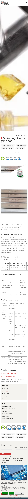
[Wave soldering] (7, 158)
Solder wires (5, 388)
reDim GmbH (19, 497)
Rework (4, 421)
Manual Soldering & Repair (8, 409)
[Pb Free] (3, 158)
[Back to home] (5, 3)
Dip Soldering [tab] (5, 460)
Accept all (5, 493)
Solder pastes (5, 393)
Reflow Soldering (6, 406)
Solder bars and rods (8, 145)
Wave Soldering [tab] (6, 458)
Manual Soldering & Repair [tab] (8, 456)
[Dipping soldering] (15, 158)
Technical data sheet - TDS (9, 373)
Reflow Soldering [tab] (6, 454)
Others (4, 398)
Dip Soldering (20, 148)
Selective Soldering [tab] (18, 458)
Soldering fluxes (6, 396)
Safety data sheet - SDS (9, 376)
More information (14, 496)
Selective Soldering (7, 148)
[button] (26, 3)
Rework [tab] (4, 462)
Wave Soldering (21, 145)
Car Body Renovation (7, 418)
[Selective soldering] (11, 158)
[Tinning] (19, 158)
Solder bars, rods (6, 391)
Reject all (11, 493)
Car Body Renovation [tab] (17, 460)
